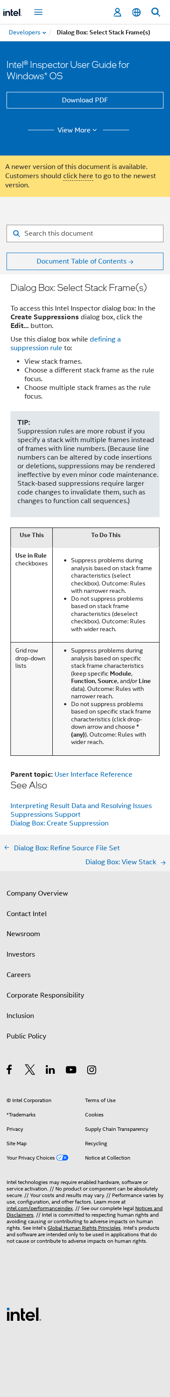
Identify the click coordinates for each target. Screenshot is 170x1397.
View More (74, 130)
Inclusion (20, 1015)
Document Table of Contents (81, 261)
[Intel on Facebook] (10, 1071)
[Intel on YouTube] (71, 1071)
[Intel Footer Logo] (24, 1313)
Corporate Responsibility (45, 995)
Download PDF (85, 100)
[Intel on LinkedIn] (51, 1071)
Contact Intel (27, 914)
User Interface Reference (93, 774)
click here (78, 176)
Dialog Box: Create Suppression (59, 823)
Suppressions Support (45, 814)
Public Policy (26, 1036)
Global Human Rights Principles (84, 1227)
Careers (19, 975)
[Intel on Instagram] (92, 1071)
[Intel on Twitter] (30, 1071)
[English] (136, 12)
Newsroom (23, 934)
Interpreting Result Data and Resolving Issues (81, 806)
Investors (21, 954)
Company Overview (37, 893)
